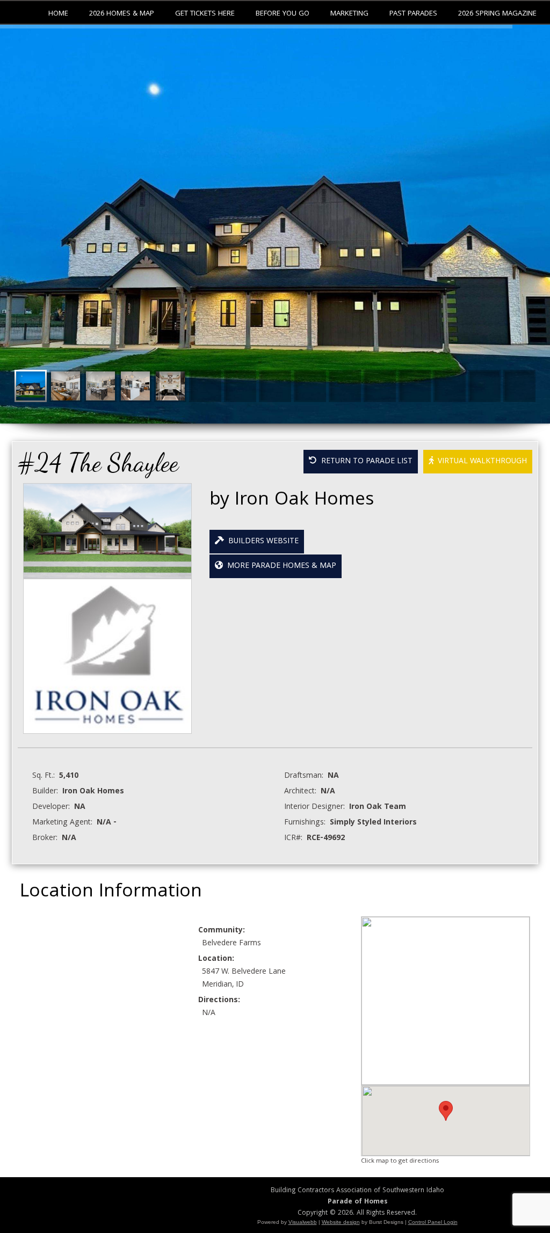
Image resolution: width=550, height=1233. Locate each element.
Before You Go (282, 14)
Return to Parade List (364, 461)
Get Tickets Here (205, 14)
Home (58, 14)
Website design (341, 1222)
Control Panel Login (433, 1222)
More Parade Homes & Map (279, 566)
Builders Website (261, 541)
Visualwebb (302, 1222)
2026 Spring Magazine (497, 14)
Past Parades (413, 14)
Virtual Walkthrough (480, 461)
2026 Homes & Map (121, 14)
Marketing (349, 14)
